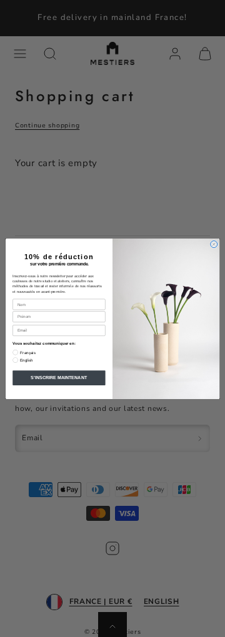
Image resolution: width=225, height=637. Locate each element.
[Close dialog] (214, 243)
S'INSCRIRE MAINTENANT (59, 377)
